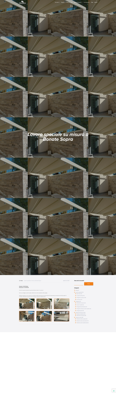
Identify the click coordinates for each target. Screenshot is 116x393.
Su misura (79, 299)
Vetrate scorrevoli (80, 315)
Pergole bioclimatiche (81, 306)
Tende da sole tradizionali (82, 322)
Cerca (88, 283)
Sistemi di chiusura (79, 312)
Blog (77, 290)
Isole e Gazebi (79, 304)
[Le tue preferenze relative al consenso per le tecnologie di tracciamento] (114, 391)
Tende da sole (78, 317)
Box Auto (79, 293)
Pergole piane (79, 310)
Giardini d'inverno (80, 302)
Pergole (77, 301)
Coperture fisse (80, 295)
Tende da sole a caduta (81, 318)
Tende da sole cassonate (82, 320)
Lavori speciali (79, 292)
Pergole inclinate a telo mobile (83, 308)
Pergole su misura (80, 297)
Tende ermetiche (80, 314)
